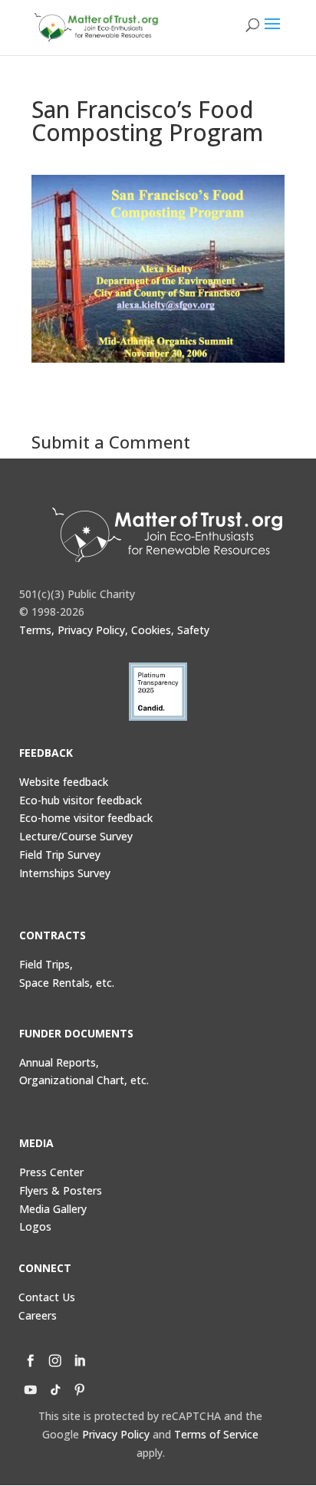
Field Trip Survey (59, 854)
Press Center (51, 1172)
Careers (37, 1315)
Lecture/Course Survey (76, 836)
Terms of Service (216, 1434)
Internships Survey (64, 873)
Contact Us (46, 1297)
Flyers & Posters (60, 1190)
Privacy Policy (116, 1434)
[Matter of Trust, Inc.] (167, 535)
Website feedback (63, 781)
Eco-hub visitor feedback (80, 800)
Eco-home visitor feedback (86, 817)
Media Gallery (53, 1209)
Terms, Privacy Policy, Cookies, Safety (114, 630)
